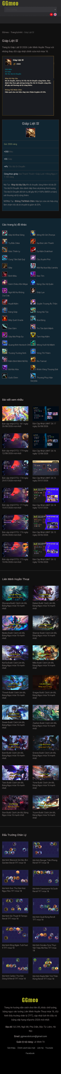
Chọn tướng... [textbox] (12, 9)
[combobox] (30, 9)
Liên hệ (40, 1048)
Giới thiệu (11, 1048)
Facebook (30, 1053)
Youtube (49, 1048)
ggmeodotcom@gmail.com (33, 1036)
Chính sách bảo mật (26, 1048)
